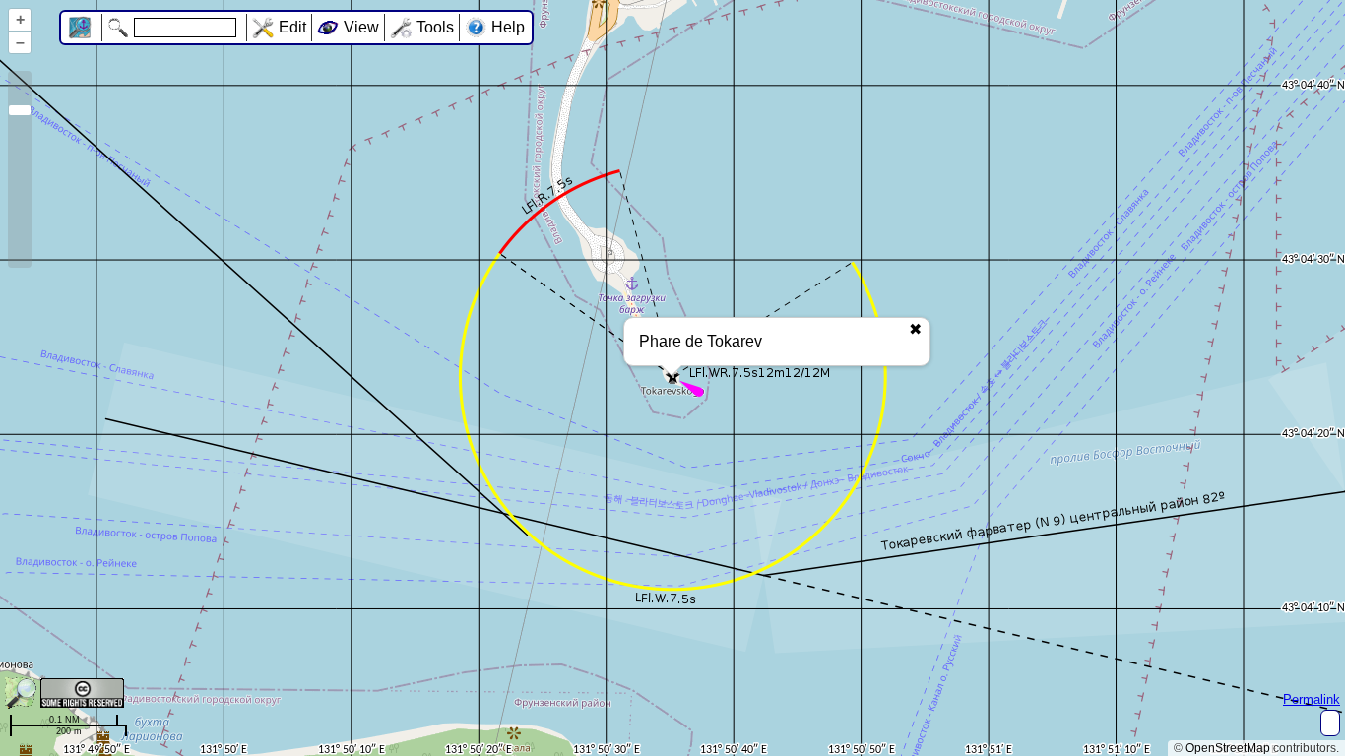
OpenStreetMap (1227, 748)
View (361, 27)
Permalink (1311, 699)
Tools (435, 27)
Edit (292, 27)
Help (508, 27)
